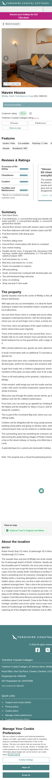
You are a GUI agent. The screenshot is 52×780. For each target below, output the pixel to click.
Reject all (26, 767)
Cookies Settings (26, 760)
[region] (26, 750)
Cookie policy (14, 755)
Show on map (15, 128)
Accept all (26, 775)
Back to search (13, 24)
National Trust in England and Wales (27, 530)
